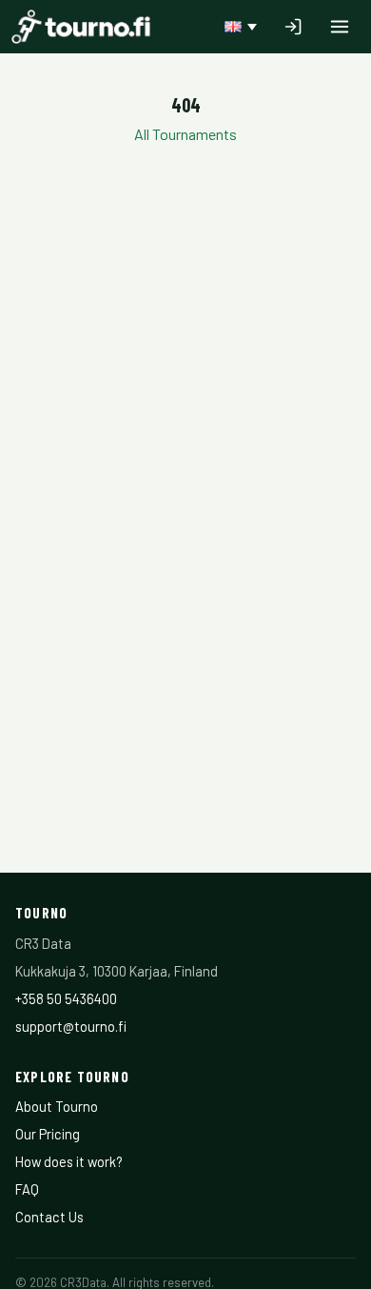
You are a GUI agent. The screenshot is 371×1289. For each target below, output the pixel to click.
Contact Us (49, 1216)
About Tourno (56, 1106)
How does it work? (69, 1161)
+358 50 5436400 (66, 998)
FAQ (27, 1189)
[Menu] (340, 27)
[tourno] (80, 27)
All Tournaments (185, 134)
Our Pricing (47, 1133)
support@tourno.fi (71, 1026)
